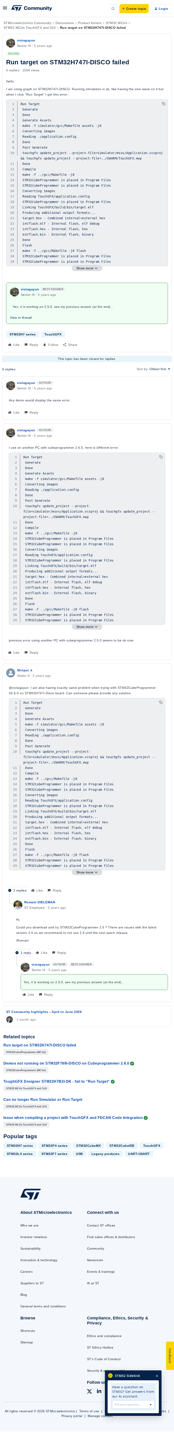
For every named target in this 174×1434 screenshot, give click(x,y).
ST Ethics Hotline (100, 1347)
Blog (23, 1295)
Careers (26, 1271)
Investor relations (33, 1237)
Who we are (29, 1225)
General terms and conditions (43, 1306)
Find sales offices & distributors (111, 1237)
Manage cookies (100, 1416)
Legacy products (105, 1154)
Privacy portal (71, 1416)
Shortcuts (27, 1331)
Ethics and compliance (104, 1336)
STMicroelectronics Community (27, 23)
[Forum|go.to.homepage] (31, 8)
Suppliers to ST (32, 1283)
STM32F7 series (54, 1154)
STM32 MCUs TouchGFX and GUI (30, 27)
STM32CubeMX (88, 1145)
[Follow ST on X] (89, 1392)
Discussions (65, 23)
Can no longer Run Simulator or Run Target (42, 1099)
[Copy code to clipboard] (163, 103)
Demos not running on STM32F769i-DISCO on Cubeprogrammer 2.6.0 (66, 1063)
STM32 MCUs (116, 23)
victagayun (26, 40)
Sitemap (26, 1342)
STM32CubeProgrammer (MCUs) (26, 1052)
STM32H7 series (23, 334)
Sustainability (30, 1248)
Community (95, 1248)
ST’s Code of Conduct (104, 1359)
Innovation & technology (38, 1260)
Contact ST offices (101, 1225)
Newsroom (95, 1260)
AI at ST (93, 1283)
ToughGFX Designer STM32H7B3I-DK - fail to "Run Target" (56, 1081)
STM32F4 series (55, 1145)
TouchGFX (53, 334)
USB (79, 1154)
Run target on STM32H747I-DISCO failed (39, 1045)
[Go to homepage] (33, 1199)
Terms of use (89, 1411)
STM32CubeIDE (122, 1145)
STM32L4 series (20, 1154)
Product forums (90, 23)
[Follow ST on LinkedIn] (99, 1391)
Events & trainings (101, 1271)
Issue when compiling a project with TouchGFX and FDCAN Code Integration (73, 1118)
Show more (85, 268)
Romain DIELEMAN (39, 902)
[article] (87, 398)
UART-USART (139, 1154)
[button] (5, 9)
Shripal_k (24, 670)
